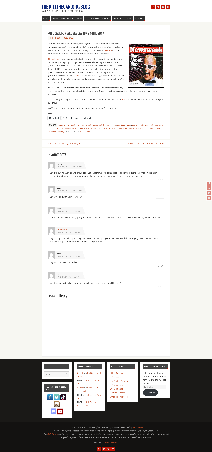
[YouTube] (209, 198)
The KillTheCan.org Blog (66, 7)
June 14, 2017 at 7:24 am (69, 211)
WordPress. (115, 443)
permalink (85, 131)
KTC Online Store (118, 385)
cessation (62, 125)
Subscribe (150, 392)
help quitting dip (74, 125)
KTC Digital (138, 427)
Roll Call (68, 38)
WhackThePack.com (119, 396)
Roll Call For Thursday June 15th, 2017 (146, 143)
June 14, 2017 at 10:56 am (69, 167)
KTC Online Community (120, 381)
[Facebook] (209, 184)
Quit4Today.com (117, 392)
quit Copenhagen (124, 125)
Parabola (105, 443)
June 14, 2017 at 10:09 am (69, 191)
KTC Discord (115, 377)
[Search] (66, 374)
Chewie (80, 373)
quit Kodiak (69, 128)
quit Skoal (79, 128)
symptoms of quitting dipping (148, 128)
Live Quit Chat (116, 388)
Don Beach (62, 229)
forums (77, 75)
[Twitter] (209, 188)
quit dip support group (148, 125)
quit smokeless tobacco (93, 128)
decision (108, 50)
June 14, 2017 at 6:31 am (69, 256)
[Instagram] (209, 193)
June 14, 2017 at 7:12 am (69, 232)
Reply (160, 180)
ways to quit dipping (56, 131)
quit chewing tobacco (107, 125)
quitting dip (130, 128)
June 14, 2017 (55, 38)
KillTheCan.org (54, 59)
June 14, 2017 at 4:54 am (69, 277)
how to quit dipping (90, 125)
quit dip (135, 125)
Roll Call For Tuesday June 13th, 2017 (65, 143)
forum (125, 99)
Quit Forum (52, 434)
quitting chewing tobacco (114, 128)
